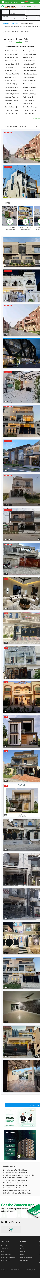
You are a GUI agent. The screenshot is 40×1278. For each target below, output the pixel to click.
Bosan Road (10, 70)
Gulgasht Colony (11, 107)
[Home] (2, 2)
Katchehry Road (29, 94)
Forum (22, 1251)
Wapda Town (10, 61)
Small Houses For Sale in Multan (14, 1183)
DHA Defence (11, 54)
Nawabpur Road (12, 97)
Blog (21, 1246)
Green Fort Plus (29, 110)
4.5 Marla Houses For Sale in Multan (15, 1172)
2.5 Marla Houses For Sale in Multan (15, 1170)
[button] (6, 13)
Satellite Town (28, 103)
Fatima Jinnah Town (30, 54)
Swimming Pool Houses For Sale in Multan (17, 1193)
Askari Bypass (28, 51)
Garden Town (28, 77)
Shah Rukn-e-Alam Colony (12, 87)
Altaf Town (27, 84)
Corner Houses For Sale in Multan (14, 1188)
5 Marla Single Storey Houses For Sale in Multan (19, 1175)
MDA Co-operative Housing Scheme (30, 74)
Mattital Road (11, 84)
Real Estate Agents (26, 1257)
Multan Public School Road (12, 57)
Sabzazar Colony (29, 87)
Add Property (24, 1260)
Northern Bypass (12, 94)
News (22, 1249)
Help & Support (6, 1254)
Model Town (10, 80)
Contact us (4, 1249)
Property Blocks (21, 2)
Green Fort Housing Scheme (30, 107)
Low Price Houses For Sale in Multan (15, 1185)
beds (27, 16)
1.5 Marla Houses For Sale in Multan (15, 1180)
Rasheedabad (28, 57)
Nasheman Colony (12, 100)
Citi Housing (10, 67)
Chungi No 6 (28, 90)
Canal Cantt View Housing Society (30, 61)
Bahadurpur (10, 77)
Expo (22, 1254)
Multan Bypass (29, 64)
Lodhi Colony (28, 113)
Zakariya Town (11, 113)
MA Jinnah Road (12, 74)
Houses (19, 40)
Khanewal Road (29, 80)
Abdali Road (28, 97)
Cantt (8, 103)
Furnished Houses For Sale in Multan (15, 1178)
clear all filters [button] (24, 31)
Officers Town (28, 100)
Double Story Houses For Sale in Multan (16, 1190)
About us (4, 1246)
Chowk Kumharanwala (30, 70)
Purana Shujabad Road (30, 67)
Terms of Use (5, 1260)
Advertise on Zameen (8, 1257)
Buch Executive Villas (12, 51)
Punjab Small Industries (12, 110)
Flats (26, 40)
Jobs (2, 1251)
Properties (8, 2)
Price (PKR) (5, 16)
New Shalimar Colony (12, 90)
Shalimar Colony (12, 64)
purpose (5, 10)
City (12, 10)
